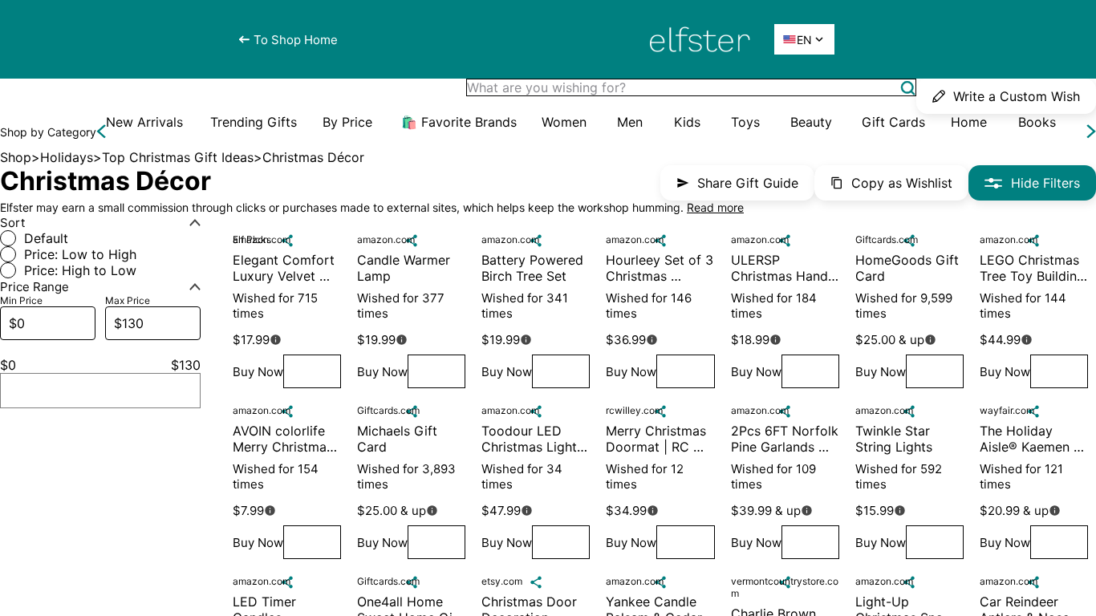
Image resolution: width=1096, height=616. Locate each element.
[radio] (100, 238)
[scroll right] (1091, 131)
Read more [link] (715, 207)
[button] (907, 87)
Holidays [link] (66, 157)
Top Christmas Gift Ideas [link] (178, 157)
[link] (144, 122)
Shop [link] (15, 157)
